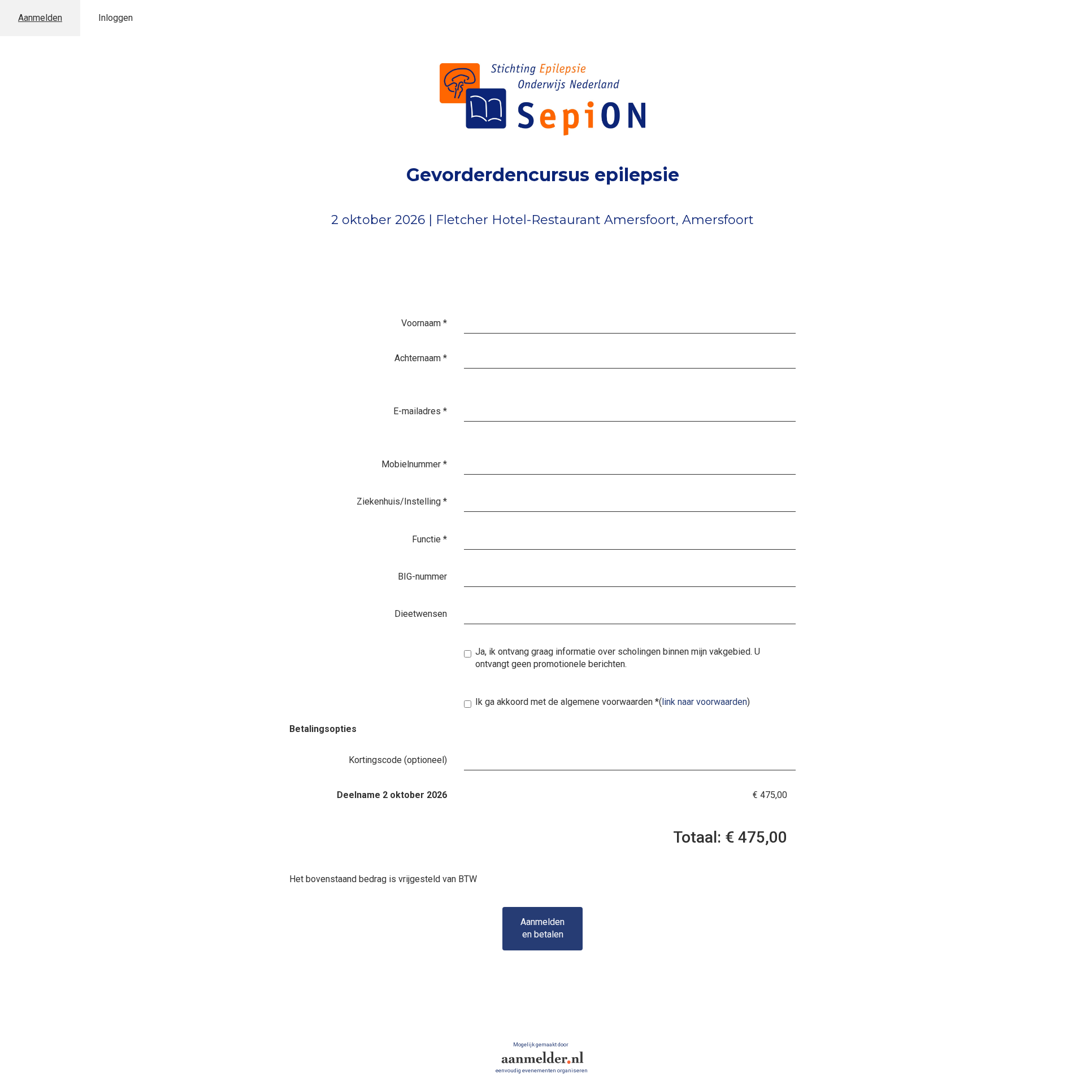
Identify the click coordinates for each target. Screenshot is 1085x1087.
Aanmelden (40, 17)
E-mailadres (420, 411)
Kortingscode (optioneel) (398, 760)
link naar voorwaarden (704, 701)
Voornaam (424, 323)
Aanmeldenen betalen (542, 928)
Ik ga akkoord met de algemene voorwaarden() (612, 701)
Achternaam (420, 358)
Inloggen (115, 17)
